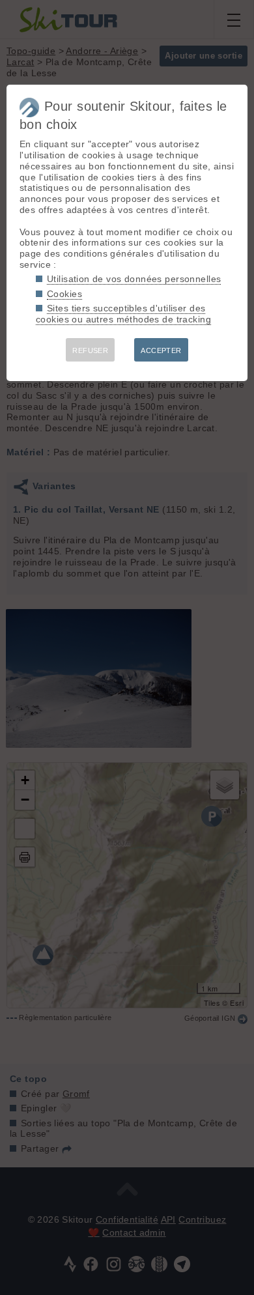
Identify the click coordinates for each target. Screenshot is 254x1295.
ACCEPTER (161, 350)
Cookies (64, 294)
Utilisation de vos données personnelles (134, 279)
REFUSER (90, 350)
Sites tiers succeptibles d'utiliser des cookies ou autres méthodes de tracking (123, 313)
